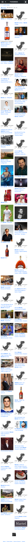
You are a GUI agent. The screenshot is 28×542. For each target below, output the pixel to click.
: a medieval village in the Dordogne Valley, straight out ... (6, 369)
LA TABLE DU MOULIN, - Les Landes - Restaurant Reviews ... (6, 287)
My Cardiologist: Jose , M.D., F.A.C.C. (20, 418)
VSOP (4, 258)
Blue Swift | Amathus (5, 486)
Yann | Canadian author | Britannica (7, 513)
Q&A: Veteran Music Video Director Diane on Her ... (20, 365)
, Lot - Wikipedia (6, 19)
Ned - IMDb (5, 242)
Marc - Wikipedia (7, 186)
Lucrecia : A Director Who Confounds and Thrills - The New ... (21, 232)
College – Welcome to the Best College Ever (6, 161)
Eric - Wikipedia (6, 222)
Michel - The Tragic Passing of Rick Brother (20, 88)
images (4, 7)
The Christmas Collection (7, 451)
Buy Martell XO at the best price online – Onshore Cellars (20, 133)
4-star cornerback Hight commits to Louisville (7, 433)
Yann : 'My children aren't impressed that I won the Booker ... (7, 80)
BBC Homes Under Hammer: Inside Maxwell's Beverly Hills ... (21, 447)
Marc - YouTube (20, 219)
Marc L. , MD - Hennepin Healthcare (20, 53)
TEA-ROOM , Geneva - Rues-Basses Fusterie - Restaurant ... (20, 335)
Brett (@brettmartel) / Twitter (7, 337)
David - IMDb (20, 176)
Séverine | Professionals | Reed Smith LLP (6, 468)
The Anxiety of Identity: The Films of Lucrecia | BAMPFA (20, 115)
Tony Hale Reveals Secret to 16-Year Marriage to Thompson (7, 306)
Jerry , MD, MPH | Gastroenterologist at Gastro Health (21, 290)
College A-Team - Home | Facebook (20, 500)
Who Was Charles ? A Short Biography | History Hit (20, 75)
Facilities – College (21, 23)
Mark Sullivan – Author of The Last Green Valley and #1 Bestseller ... (21, 101)
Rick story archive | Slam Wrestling (21, 429)
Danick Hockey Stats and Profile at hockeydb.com (6, 415)
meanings (10, 7)
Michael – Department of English (20, 308)
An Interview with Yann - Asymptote (6, 319)
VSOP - (4, 202)
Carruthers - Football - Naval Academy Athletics (21, 251)
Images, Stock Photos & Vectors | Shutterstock (6, 44)
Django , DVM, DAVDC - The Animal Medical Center (6, 112)
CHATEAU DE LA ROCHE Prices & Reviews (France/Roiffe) (6, 131)
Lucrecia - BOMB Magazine (20, 517)
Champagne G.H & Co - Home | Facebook (7, 62)
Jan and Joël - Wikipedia (6, 146)
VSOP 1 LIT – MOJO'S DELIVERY (20, 383)
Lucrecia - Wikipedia (19, 36)
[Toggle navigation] (2, 2)
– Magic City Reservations (19, 400)
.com (16, 7)
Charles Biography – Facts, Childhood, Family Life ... (20, 152)
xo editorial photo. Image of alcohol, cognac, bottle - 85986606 (21, 271)
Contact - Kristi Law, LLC (6, 391)
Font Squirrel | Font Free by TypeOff (20, 528)
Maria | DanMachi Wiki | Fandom (21, 320)
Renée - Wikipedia (21, 204)
